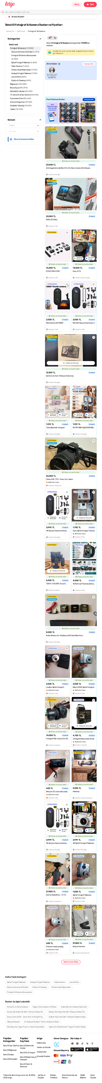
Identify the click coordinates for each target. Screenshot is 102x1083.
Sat (92, 4)
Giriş (77, 4)
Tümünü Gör (89, 64)
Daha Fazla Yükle (71, 962)
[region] (71, 72)
